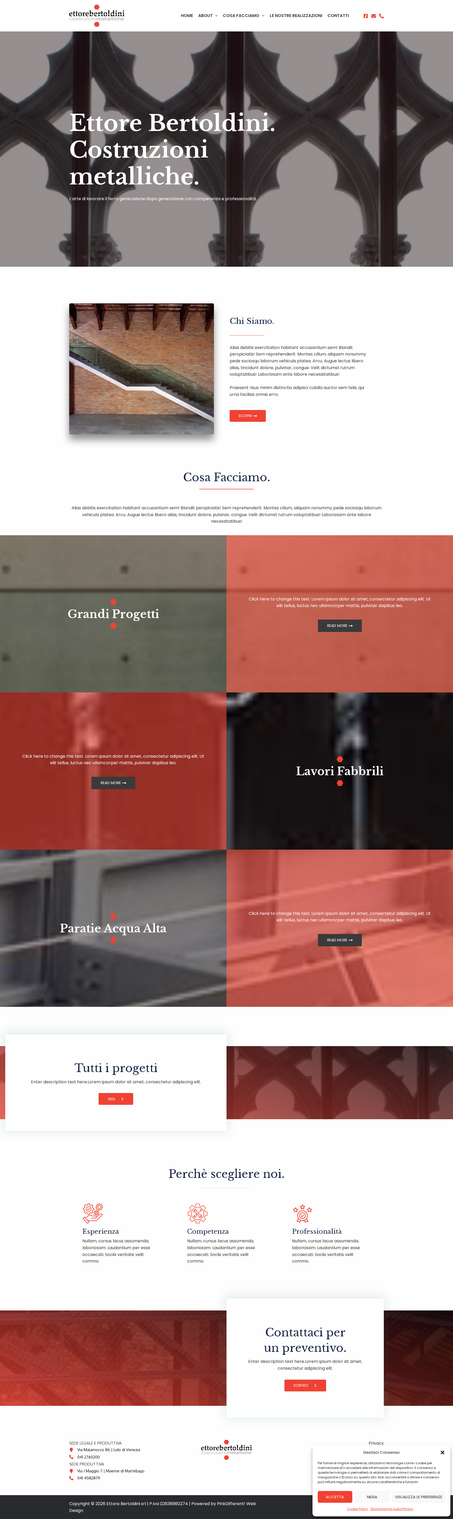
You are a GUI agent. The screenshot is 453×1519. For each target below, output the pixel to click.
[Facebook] (365, 16)
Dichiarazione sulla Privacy (391, 1509)
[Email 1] (373, 16)
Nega (372, 1497)
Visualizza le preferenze (418, 1497)
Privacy (376, 1443)
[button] (442, 1452)
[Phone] (381, 16)
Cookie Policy (357, 1509)
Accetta (335, 1497)
